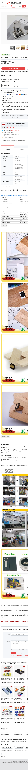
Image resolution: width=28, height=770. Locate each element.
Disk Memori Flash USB (7, 750)
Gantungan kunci (5, 734)
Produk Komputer (9, 9)
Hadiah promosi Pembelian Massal (9, 754)
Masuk (3, 140)
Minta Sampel (25, 71)
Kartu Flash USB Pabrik (7, 747)
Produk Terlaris (4, 732)
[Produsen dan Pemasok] (14, 2)
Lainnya (3, 756)
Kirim (13, 653)
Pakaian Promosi (17, 734)
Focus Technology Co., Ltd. (22, 761)
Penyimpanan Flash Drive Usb (21, 750)
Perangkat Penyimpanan (18, 9)
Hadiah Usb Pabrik (19, 747)
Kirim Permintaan (13, 68)
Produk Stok (16, 732)
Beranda (2, 9)
